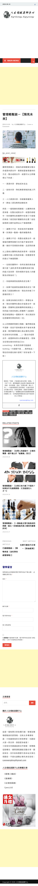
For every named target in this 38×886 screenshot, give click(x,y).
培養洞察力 (13, 411)
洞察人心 (29, 411)
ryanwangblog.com (26, 400)
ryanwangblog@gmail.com (14, 760)
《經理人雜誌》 (10, 774)
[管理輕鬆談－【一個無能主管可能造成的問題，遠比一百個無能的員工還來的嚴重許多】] (19, 520)
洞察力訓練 (28, 413)
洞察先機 (5, 413)
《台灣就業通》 (10, 783)
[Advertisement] (19, 42)
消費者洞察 (12, 415)
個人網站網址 (7, 625)
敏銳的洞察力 (21, 411)
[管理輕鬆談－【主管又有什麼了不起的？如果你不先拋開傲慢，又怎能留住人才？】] (19, 483)
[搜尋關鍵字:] (19, 703)
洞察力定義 (21, 413)
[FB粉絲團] (35, 5)
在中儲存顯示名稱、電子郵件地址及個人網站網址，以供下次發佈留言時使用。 (19, 639)
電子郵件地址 (7, 615)
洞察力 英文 (12, 413)
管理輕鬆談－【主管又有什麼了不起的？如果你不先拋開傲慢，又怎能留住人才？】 (19, 488)
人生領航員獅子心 (19, 124)
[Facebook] (19, 405)
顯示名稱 (6, 606)
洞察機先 (5, 415)
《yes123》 (9, 788)
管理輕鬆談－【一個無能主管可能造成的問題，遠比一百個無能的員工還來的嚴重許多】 (19, 525)
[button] (19, 160)
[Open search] (33, 60)
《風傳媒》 (8, 779)
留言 (4, 579)
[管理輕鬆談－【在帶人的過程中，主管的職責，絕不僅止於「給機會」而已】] (19, 448)
